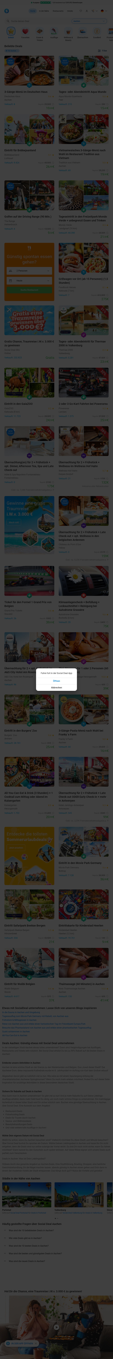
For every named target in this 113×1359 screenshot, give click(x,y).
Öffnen (56, 681)
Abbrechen (56, 687)
